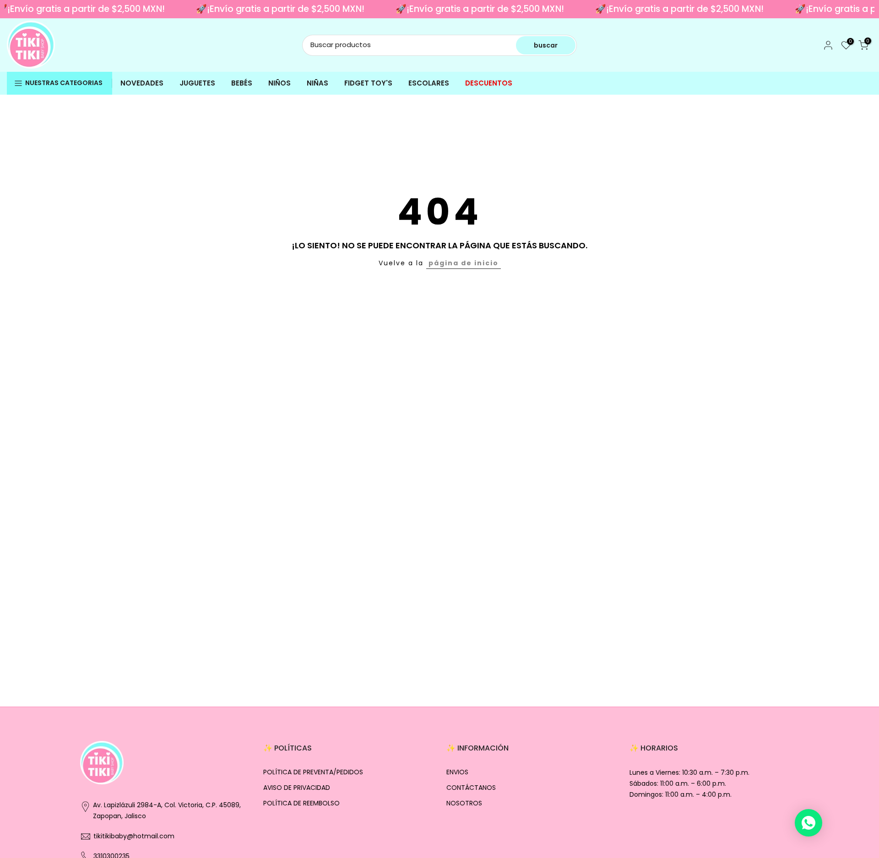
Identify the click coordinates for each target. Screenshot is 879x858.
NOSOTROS (464, 803)
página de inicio (464, 263)
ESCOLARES (428, 83)
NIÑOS (279, 83)
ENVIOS (457, 772)
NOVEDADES (141, 83)
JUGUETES (197, 83)
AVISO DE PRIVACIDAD (296, 787)
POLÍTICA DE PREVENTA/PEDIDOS (313, 772)
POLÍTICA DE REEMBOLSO (301, 803)
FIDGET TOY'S (368, 83)
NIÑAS (317, 83)
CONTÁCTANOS (471, 787)
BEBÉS (241, 83)
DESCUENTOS (488, 83)
